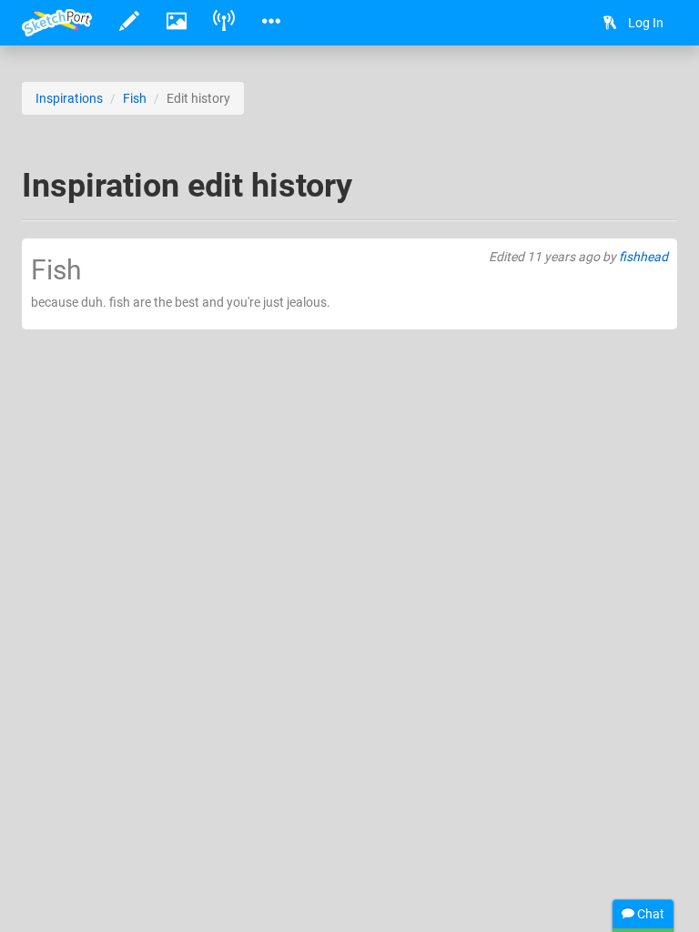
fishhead (643, 256)
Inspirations (69, 98)
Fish (135, 98)
